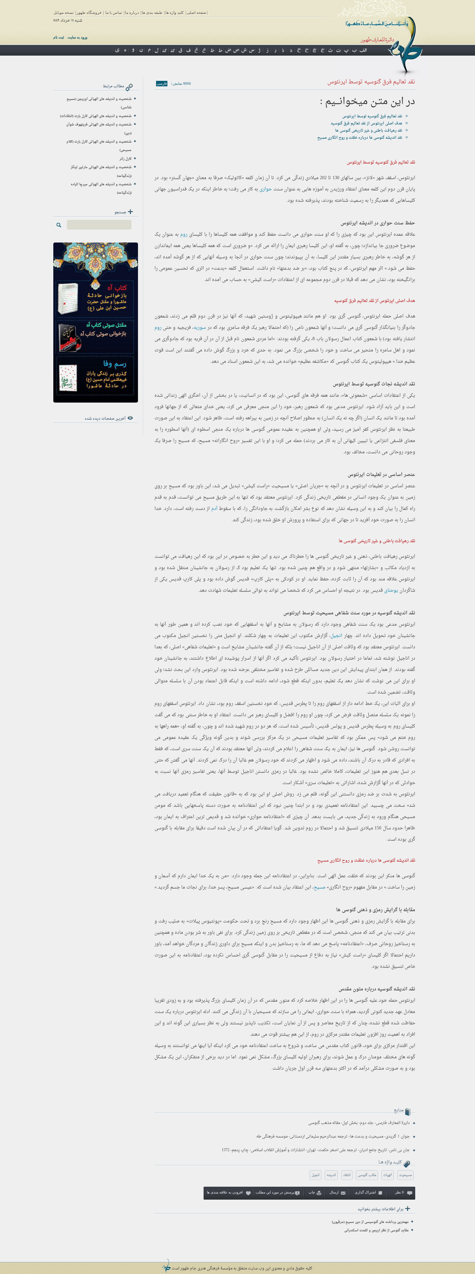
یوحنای (391, 590)
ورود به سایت (77, 37)
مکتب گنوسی (367, 1175)
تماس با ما (113, 12)
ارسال (334, 1192)
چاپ (312, 1192)
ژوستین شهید (259, 316)
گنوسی (354, 316)
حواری (265, 189)
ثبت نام (58, 37)
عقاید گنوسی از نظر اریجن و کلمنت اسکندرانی (376, 1230)
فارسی (162, 83)
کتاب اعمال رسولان (343, 339)
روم (183, 234)
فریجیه (184, 327)
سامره (386, 350)
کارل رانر (126, 159)
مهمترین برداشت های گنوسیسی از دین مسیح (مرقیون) (370, 1222)
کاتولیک (234, 178)
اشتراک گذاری (365, 1192)
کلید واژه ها (174, 12)
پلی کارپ (262, 579)
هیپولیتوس (291, 316)
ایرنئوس (407, 178)
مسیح (319, 887)
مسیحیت (280, 486)
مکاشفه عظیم (313, 361)
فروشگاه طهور (89, 12)
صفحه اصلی (196, 12)
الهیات (387, 1175)
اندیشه (331, 1175)
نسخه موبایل (64, 12)
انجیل (336, 636)
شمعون (161, 316)
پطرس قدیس (294, 703)
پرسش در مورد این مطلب (275, 1192)
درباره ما (132, 12)
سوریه (200, 327)
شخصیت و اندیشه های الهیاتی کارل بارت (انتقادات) (96, 116)
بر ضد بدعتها (292, 268)
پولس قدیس (329, 726)
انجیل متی (225, 636)
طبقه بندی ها (152, 12)
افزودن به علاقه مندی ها (225, 1192)
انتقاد (347, 1175)
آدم (214, 508)
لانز (369, 178)
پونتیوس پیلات (204, 921)
